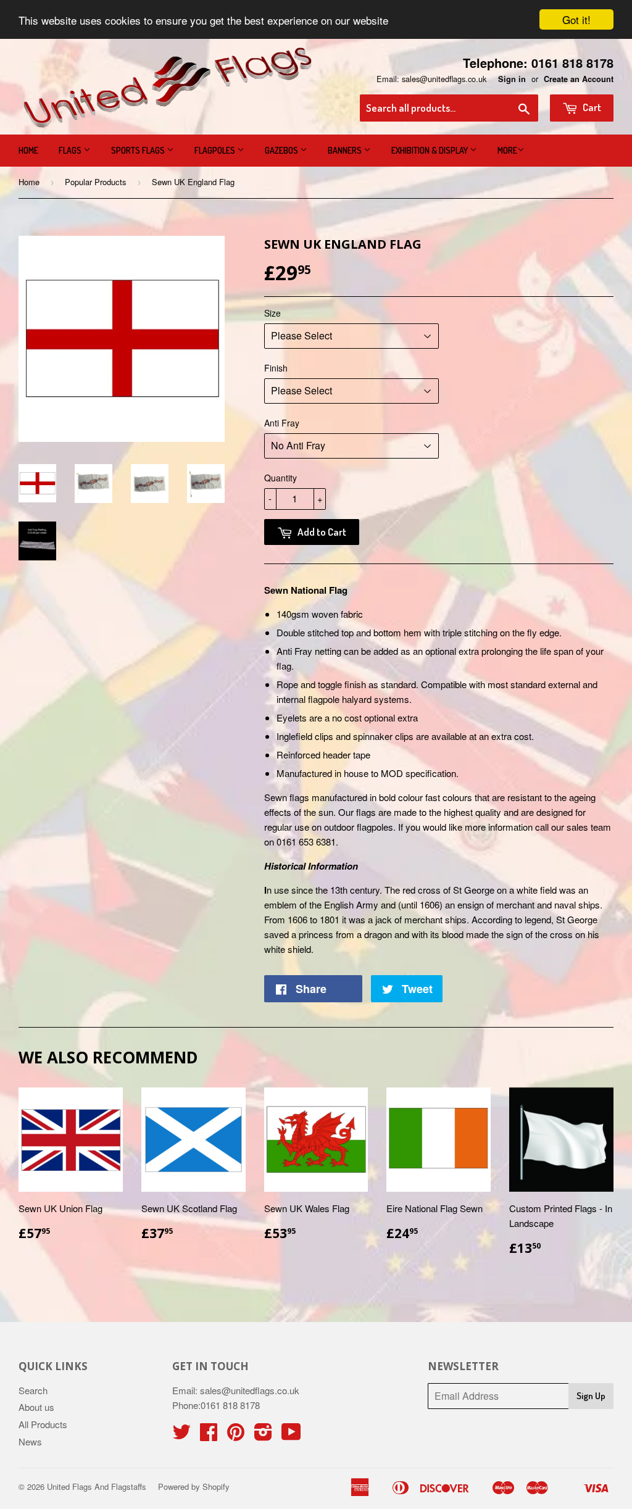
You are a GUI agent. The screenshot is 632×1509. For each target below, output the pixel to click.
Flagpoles (215, 150)
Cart (591, 107)
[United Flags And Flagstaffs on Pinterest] (236, 1435)
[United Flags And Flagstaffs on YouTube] (291, 1435)
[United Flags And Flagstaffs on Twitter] (181, 1435)
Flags (71, 150)
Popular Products (96, 182)
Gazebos (282, 150)
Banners (346, 150)
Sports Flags (139, 150)
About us (36, 1406)
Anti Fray (281, 423)
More (507, 150)
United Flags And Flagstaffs (96, 1486)
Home (28, 150)
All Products (43, 1424)
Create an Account (578, 79)
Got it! (576, 19)
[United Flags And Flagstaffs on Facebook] (208, 1435)
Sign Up (590, 1396)
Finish (276, 368)
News (30, 1441)
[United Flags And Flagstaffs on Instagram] (263, 1435)
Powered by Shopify (194, 1486)
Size (272, 313)
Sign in (512, 79)
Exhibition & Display (430, 150)
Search (33, 1390)
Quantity (280, 478)
